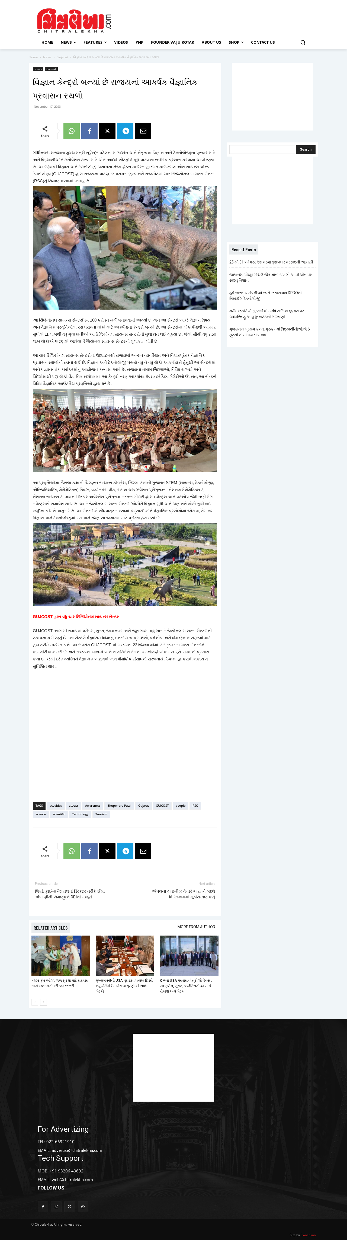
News (47, 57)
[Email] (143, 131)
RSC (195, 805)
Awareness (92, 805)
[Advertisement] (219, 20)
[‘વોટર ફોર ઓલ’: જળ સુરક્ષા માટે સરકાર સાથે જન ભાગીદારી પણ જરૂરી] (60, 956)
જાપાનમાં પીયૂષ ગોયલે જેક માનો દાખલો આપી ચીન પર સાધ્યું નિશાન (270, 277)
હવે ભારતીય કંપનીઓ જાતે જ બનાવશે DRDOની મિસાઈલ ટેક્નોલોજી (265, 296)
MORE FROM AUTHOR (196, 927)
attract (73, 805)
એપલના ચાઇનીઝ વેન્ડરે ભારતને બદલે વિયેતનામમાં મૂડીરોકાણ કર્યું (183, 894)
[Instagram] (56, 1206)
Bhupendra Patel (119, 805)
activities (56, 805)
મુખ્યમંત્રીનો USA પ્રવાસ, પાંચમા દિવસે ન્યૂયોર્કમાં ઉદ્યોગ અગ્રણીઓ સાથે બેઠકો (124, 985)
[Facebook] (89, 131)
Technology (80, 814)
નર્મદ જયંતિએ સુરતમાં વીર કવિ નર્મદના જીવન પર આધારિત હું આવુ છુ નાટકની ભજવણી (266, 314)
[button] (302, 42)
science (41, 814)
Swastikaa (308, 1235)
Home (33, 57)
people (180, 805)
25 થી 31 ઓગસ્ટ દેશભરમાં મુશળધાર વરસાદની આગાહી (271, 262)
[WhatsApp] (71, 131)
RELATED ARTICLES (51, 928)
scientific (59, 814)
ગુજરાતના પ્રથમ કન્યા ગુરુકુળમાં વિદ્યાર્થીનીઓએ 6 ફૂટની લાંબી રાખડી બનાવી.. (269, 332)
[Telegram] (125, 131)
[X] (107, 131)
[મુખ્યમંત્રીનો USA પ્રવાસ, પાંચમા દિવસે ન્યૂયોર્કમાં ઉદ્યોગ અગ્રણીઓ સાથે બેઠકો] (125, 956)
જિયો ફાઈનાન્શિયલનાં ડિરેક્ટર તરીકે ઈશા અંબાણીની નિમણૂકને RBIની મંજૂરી (70, 894)
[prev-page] (34, 1002)
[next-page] (43, 1002)
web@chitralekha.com (72, 1179)
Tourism (101, 814)
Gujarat (62, 57)
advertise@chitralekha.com (77, 1150)
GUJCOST (162, 805)
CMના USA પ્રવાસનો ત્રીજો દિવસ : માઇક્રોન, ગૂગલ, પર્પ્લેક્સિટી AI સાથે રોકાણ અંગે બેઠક (186, 985)
